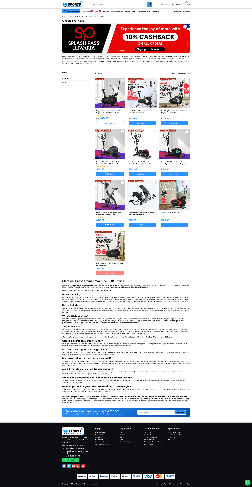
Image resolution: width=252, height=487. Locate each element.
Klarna (122, 439)
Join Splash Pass (174, 432)
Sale (98, 11)
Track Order (177, 11)
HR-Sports (77, 484)
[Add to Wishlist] (122, 80)
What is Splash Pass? (175, 435)
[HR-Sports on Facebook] (64, 466)
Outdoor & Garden (130, 11)
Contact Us (186, 11)
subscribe (180, 412)
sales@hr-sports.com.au (74, 445)
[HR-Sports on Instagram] (78, 466)
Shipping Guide (149, 444)
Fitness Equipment (144, 11)
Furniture (106, 11)
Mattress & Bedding (117, 11)
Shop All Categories (73, 11)
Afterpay (122, 435)
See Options (109, 123)
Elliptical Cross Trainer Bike (170, 212)
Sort (173, 73)
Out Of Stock (110, 273)
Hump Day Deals (125, 442)
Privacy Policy (149, 439)
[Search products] (149, 4)
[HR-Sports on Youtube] (74, 466)
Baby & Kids (155, 11)
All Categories (100, 432)
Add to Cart (141, 123)
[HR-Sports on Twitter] (69, 466)
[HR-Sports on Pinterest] (83, 466)
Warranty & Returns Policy (153, 442)
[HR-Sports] (72, 4)
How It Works (172, 437)
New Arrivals (87, 11)
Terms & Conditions (151, 437)
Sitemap (159, 484)
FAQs (170, 439)
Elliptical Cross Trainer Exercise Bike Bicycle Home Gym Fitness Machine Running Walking (108, 112)
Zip (121, 437)
